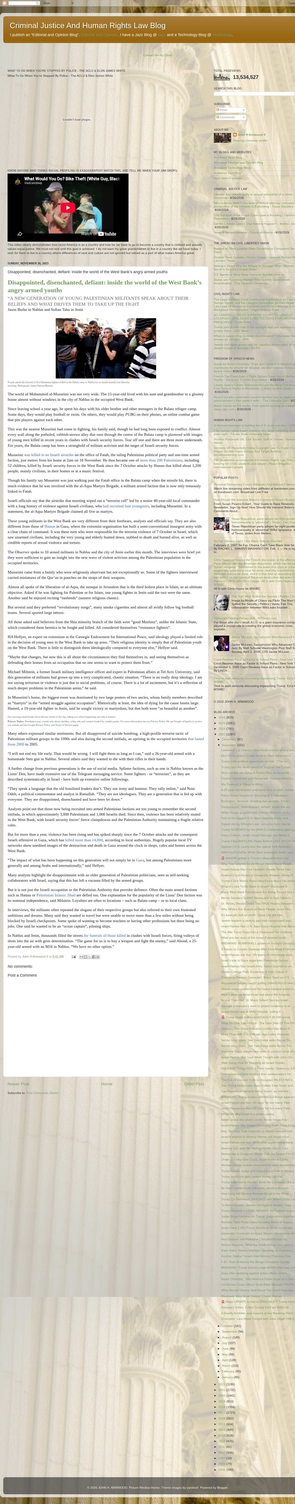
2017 (222, 1412)
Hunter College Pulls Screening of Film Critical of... (255, 972)
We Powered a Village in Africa (242, 784)
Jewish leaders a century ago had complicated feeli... (257, 920)
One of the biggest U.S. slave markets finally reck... (256, 818)
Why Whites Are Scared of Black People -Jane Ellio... (257, 909)
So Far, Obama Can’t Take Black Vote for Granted (248, 541)
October (228, 1326)
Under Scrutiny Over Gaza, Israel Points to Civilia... (256, 1159)
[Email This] (81, 957)
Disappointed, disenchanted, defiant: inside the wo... (256, 807)
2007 (222, 1458)
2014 (222, 1429)
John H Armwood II (251, 134)
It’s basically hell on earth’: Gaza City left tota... (253, 915)
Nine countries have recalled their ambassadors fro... (257, 1074)
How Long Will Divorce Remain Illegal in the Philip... (256, 1193)
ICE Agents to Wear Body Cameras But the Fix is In (249, 274)
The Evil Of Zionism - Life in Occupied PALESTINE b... (258, 1080)
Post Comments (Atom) (42, 1093)
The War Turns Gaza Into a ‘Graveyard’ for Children (256, 932)
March (227, 1365)
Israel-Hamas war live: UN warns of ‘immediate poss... (258, 954)
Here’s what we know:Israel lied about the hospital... (256, 994)
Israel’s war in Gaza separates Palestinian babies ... (256, 960)
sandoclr (192, 1487)
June (226, 1348)
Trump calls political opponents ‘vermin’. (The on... (255, 761)
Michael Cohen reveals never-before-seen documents (258, 1165)
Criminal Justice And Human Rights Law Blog (88, 25)
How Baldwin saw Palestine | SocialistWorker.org (254, 1239)
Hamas (49, 526)
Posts (223, 110)
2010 (222, 1452)
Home (107, 1084)
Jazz (162, 35)
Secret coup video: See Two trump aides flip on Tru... (257, 1040)
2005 (222, 1469)
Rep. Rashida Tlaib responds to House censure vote (257, 1131)
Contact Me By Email (157, 55)
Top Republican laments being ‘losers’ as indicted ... (256, 1091)
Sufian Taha (60, 309)
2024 (222, 728)
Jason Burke (17, 309)
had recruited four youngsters (126, 506)
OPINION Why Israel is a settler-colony (247, 1114)
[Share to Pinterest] (98, 957)
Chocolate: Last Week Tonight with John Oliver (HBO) (257, 1318)
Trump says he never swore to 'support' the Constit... (257, 767)
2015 (222, 1424)
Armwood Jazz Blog (227, 173)
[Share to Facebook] (94, 957)
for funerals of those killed (105, 935)
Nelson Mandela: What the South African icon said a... (258, 1245)
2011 (222, 1446)
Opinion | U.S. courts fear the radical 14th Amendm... (257, 846)
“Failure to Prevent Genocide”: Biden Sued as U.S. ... (257, 977)
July (225, 1343)
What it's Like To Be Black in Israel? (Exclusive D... (255, 886)
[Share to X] (89, 957)
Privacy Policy (158, 721)
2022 (222, 1384)
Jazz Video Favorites (228, 178)
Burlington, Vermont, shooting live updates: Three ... (256, 801)
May (225, 1354)
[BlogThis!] (85, 957)
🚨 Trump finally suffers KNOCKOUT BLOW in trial (255, 1017)
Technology (222, 35)
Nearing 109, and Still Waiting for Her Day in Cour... (256, 1148)
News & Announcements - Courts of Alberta (243, 232)
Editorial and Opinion (99, 35)
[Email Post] (73, 956)
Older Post (194, 1084)
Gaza (140, 860)
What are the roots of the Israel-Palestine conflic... (255, 937)
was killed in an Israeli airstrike (49, 455)
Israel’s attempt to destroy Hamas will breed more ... (256, 1136)
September (230, 1331)
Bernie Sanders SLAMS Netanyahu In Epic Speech (255, 898)
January (228, 1377)
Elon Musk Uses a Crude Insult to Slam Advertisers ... (257, 755)
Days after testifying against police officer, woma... (255, 1273)
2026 (222, 717)
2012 (222, 1441)
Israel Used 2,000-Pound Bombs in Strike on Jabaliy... (258, 1227)
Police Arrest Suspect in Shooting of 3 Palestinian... (256, 795)
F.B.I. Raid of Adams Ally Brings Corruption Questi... (256, 1262)
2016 (222, 1418)
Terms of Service (63, 725)
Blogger (222, 1487)
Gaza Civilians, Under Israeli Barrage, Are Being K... (256, 835)
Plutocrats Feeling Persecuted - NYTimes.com (245, 618)
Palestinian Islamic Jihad (55, 895)
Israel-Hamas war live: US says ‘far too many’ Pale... (256, 1102)
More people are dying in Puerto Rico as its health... (256, 772)
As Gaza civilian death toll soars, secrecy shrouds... (256, 1188)
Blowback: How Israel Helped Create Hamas (251, 1296)
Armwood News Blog (228, 157)
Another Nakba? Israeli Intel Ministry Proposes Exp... (257, 1256)
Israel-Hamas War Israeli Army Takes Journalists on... (257, 966)
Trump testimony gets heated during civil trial (251, 1176)
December (229, 739)
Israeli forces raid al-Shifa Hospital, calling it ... (252, 1011)
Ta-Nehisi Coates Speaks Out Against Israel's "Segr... (257, 1205)
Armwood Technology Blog (232, 167)
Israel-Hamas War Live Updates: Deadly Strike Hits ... (257, 869)
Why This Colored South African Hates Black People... (258, 863)
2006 (222, 1464)
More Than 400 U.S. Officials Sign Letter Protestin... (256, 1034)
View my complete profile (250, 140)
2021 (222, 1390)
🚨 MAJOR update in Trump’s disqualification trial (255, 858)
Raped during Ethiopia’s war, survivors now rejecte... (257, 824)
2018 (222, 1407)
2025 (222, 723)
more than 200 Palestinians (161, 460)
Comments (227, 117)
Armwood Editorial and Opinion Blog (238, 162)
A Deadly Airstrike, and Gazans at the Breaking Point (257, 1313)
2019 (222, 1401)
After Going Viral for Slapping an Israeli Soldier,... (254, 1063)
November (229, 745)
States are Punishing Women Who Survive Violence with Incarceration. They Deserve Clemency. (252, 281)
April (225, 1360)
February (228, 1371)
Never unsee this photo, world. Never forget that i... (256, 1119)
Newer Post (18, 1084)
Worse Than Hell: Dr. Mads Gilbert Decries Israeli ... (256, 1000)
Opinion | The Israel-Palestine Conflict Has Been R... (257, 1028)
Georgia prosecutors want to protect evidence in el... (257, 1006)
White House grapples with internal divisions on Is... (256, 812)
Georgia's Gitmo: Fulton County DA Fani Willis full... (256, 1307)
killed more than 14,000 (84, 840)
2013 (222, 1435)
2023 (222, 734)
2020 (222, 1395)
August (227, 1337)
